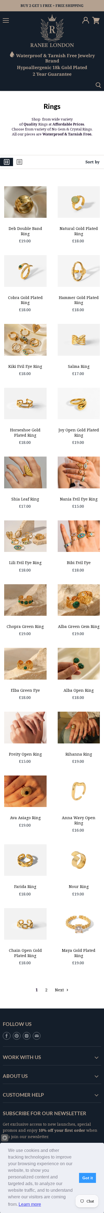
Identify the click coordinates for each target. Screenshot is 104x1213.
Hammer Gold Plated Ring (79, 300)
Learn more (30, 1204)
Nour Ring (79, 886)
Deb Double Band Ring (25, 231)
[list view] (19, 162)
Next (60, 989)
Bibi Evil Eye (79, 562)
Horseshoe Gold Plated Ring (25, 432)
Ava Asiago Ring (25, 817)
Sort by (92, 162)
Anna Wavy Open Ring (78, 820)
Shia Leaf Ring (25, 499)
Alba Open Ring (79, 690)
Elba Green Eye (25, 690)
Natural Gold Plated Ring (79, 231)
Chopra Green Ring (25, 626)
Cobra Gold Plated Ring (25, 300)
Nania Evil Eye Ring (79, 499)
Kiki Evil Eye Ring (25, 366)
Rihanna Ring (78, 754)
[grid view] (6, 162)
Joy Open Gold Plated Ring (79, 432)
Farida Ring (25, 886)
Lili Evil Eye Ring (25, 562)
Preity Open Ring (25, 754)
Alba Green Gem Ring (79, 626)
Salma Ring (79, 366)
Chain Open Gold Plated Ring (25, 953)
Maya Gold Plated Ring (78, 953)
